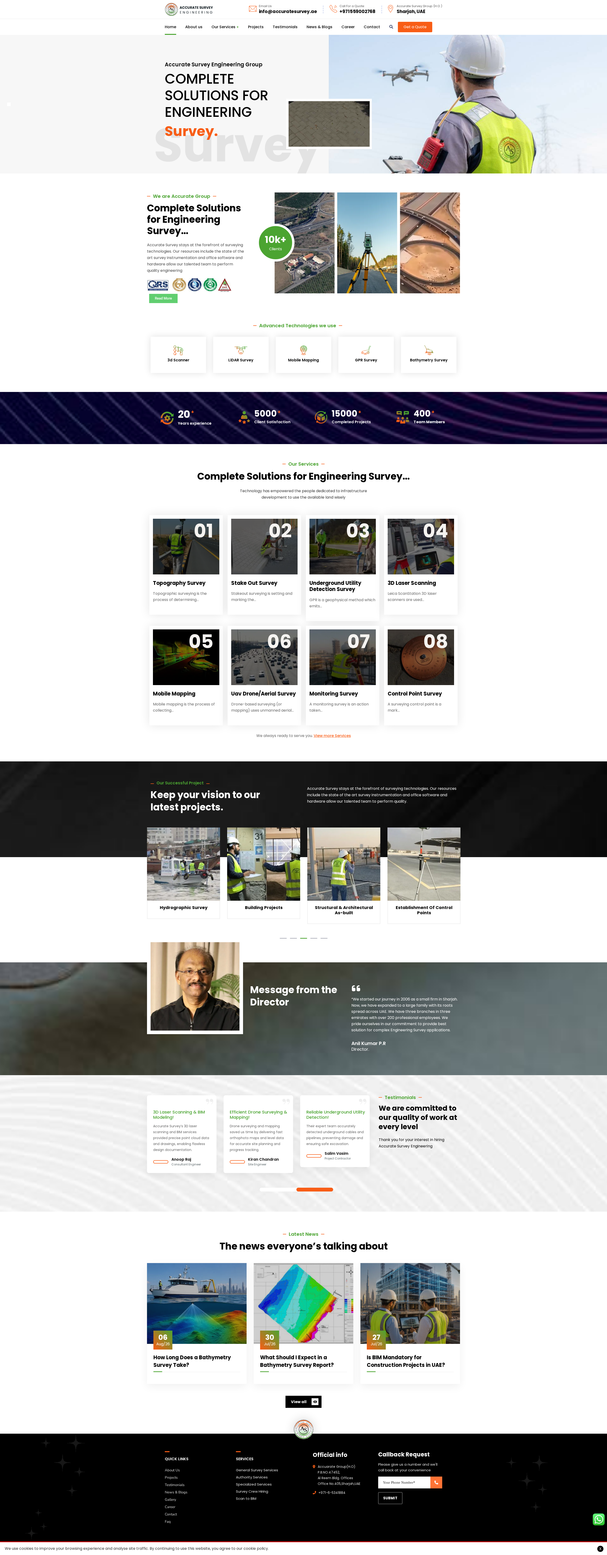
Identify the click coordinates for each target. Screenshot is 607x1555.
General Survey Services (257, 1470)
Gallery (170, 1499)
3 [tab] (303, 938)
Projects (171, 1477)
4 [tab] (313, 938)
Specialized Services (254, 1484)
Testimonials (174, 1484)
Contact (171, 1514)
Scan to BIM (246, 1498)
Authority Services (252, 1477)
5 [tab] (324, 938)
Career (170, 1507)
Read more (184, 874)
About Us (172, 1470)
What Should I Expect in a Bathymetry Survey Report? (297, 1361)
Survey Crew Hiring (252, 1491)
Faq (168, 1521)
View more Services (332, 735)
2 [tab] (293, 938)
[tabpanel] (183, 877)
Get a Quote (415, 27)
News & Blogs (176, 1492)
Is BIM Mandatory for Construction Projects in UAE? (406, 1361)
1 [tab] (283, 938)
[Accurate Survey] (189, 9)
